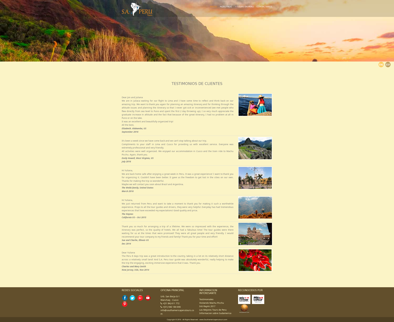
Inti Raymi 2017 (207, 306)
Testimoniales (206, 299)
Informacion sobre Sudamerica (215, 313)
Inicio (213, 6)
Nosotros (226, 6)
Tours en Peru (245, 6)
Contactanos (264, 6)
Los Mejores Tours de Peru (213, 309)
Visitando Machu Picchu (211, 302)
